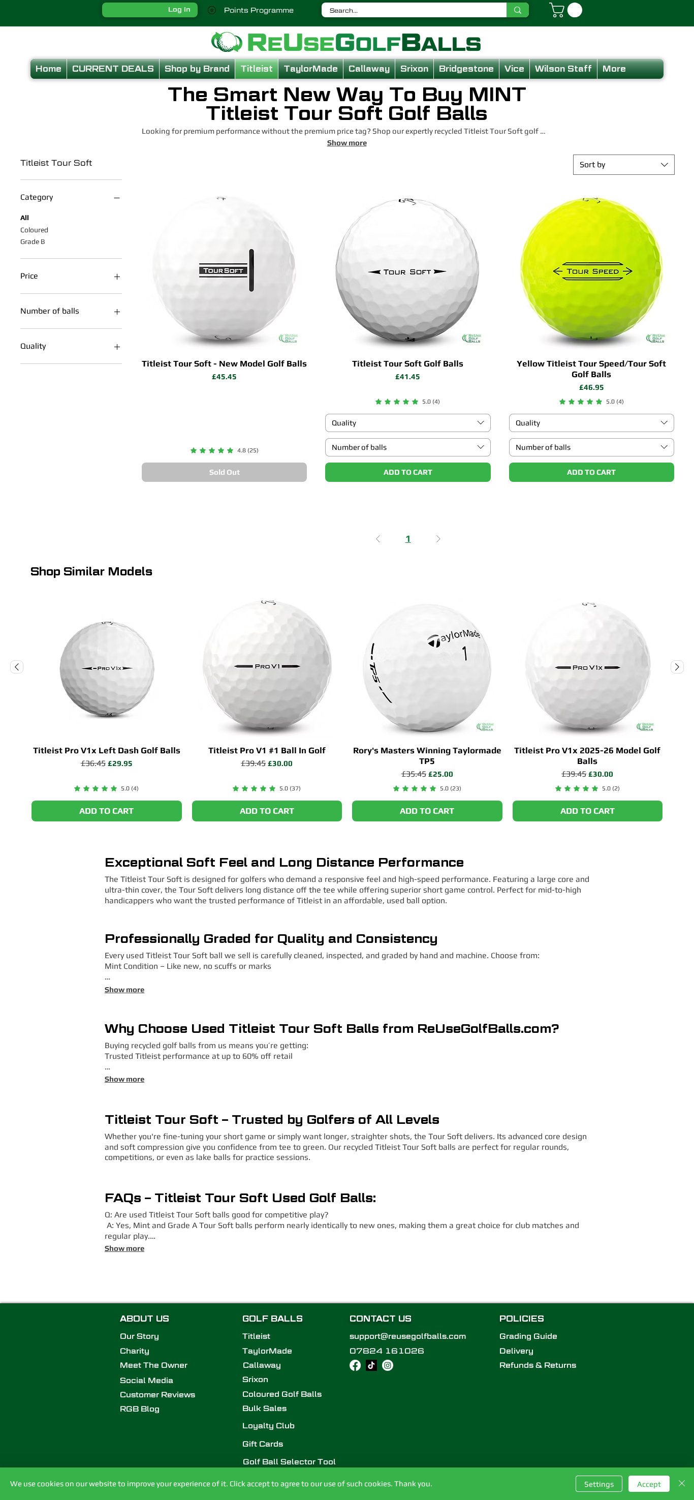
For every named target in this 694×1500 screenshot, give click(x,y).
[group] (347, 709)
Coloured (34, 230)
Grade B (32, 241)
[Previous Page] (378, 539)
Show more (124, 989)
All (24, 217)
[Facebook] (355, 1365)
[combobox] (624, 165)
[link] (225, 450)
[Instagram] (387, 1365)
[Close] (682, 1484)
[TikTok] (371, 1365)
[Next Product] (677, 667)
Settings (599, 1484)
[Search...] (518, 10)
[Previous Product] (16, 667)
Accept (649, 1484)
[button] (567, 10)
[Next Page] (438, 539)
